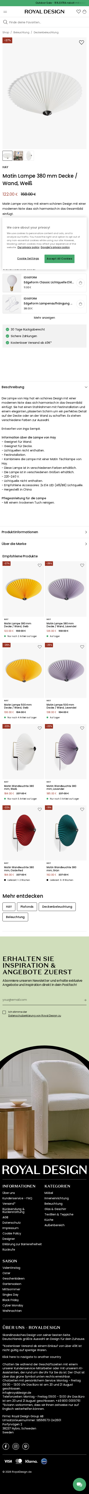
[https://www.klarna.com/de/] (31, 1461)
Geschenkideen (13, 1278)
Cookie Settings (28, 258)
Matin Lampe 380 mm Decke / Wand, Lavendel (61, 625)
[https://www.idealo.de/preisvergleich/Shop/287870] (44, 1461)
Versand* (9, 1203)
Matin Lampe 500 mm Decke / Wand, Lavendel (61, 706)
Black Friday (10, 1300)
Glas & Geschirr (55, 1209)
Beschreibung (13, 387)
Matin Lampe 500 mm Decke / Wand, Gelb (18, 706)
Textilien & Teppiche (58, 1214)
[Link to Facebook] (5, 1446)
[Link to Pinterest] (25, 1446)
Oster (6, 1273)
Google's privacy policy (55, 247)
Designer (8, 1238)
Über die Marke (14, 543)
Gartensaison (11, 1283)
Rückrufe (8, 1249)
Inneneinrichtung (56, 1198)
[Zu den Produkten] (45, 283)
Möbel (48, 1192)
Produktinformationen (20, 532)
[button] (79, 12)
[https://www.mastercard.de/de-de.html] (18, 1461)
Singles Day (10, 1294)
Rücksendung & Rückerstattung (13, 1210)
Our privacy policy (28, 247)
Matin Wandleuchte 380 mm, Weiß (19, 788)
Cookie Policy (11, 1233)
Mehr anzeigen (44, 318)
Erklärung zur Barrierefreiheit (22, 1244)
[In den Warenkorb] (80, 283)
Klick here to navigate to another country (31, 1357)
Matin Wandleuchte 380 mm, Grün (61, 869)
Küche (48, 1219)
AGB (5, 1217)
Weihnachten (12, 1310)
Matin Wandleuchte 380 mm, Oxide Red (19, 869)
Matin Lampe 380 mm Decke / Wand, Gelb (17, 625)
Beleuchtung (53, 1203)
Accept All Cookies (59, 258)
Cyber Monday (12, 1305)
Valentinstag (11, 1267)
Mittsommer (11, 1289)
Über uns (8, 1192)
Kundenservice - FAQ (17, 1198)
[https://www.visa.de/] (8, 1461)
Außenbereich (54, 1225)
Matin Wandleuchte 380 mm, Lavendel (61, 788)
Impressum (10, 1228)
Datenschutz (11, 1222)
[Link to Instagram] (15, 1446)
